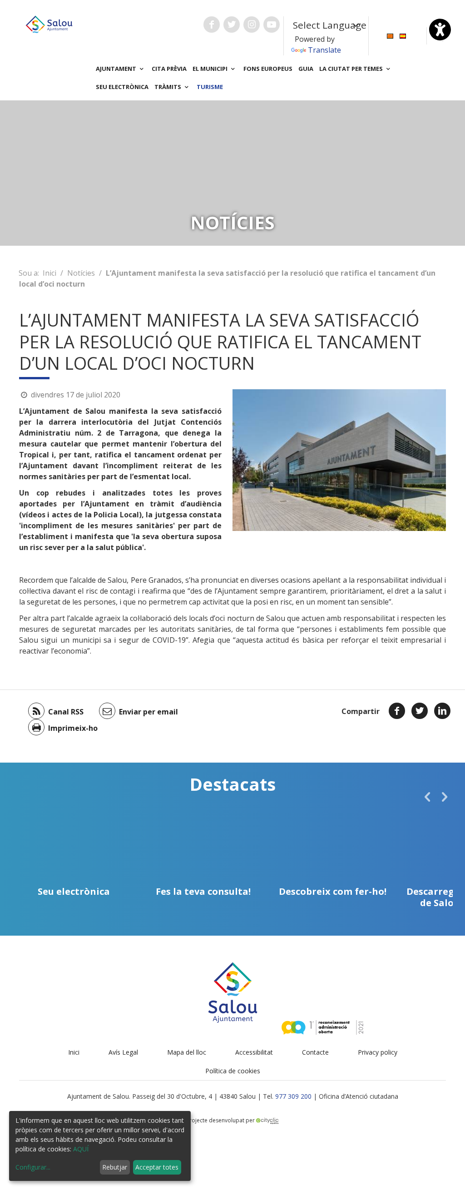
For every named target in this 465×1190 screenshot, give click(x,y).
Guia (305, 68)
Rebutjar (114, 1167)
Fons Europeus (267, 68)
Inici (49, 273)
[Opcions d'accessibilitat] (440, 29)
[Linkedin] (442, 711)
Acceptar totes (156, 1167)
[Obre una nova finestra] (211, 24)
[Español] (403, 35)
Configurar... (32, 1167)
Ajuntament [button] (117, 68)
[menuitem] (390, 35)
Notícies (81, 273)
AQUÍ (81, 1149)
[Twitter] (419, 711)
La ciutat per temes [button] (351, 68)
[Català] (390, 35)
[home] (49, 24)
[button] (427, 796)
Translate (324, 50)
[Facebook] (397, 711)
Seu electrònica (122, 87)
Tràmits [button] (168, 87)
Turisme (210, 87)
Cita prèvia (169, 68)
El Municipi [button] (211, 68)
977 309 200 (293, 1096)
